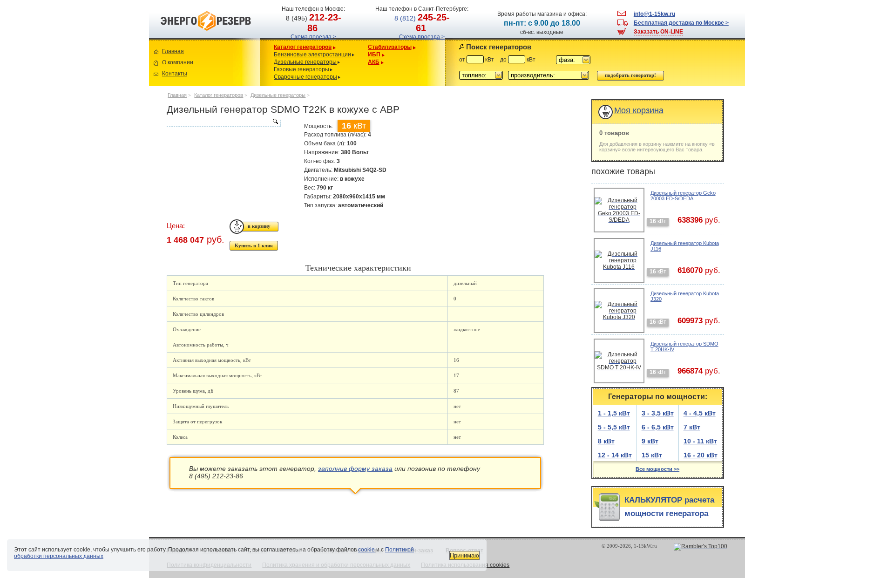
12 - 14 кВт (615, 455)
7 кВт (692, 427)
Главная (173, 51)
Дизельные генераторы (305, 62)
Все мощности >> (657, 469)
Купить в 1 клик (254, 245)
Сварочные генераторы (305, 77)
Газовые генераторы (301, 69)
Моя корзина (639, 110)
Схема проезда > (313, 37)
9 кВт (650, 441)
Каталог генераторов (303, 47)
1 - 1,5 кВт (614, 413)
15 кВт (652, 455)
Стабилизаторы (390, 47)
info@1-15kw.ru (654, 14)
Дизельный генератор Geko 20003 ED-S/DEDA (683, 195)
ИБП (374, 54)
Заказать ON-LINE (658, 31)
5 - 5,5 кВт (614, 427)
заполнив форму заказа (355, 468)
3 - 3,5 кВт (658, 413)
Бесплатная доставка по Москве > (681, 23)
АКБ (373, 62)
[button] (573, 59)
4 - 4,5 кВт (700, 413)
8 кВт (606, 441)
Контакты (174, 73)
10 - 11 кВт (700, 441)
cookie (366, 549)
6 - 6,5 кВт (658, 427)
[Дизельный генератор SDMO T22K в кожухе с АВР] (223, 123)
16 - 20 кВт (701, 455)
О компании (177, 62)
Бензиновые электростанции (312, 54)
